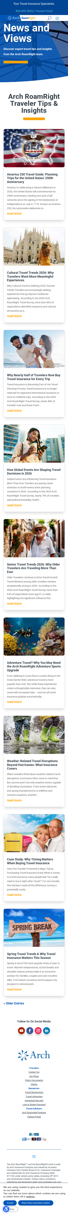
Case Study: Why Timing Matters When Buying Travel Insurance (30, 861)
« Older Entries (13, 1003)
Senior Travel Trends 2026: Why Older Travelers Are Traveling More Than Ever (33, 568)
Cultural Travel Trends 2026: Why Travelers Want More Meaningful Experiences (30, 276)
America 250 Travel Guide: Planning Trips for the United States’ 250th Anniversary (32, 178)
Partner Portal (44, 11)
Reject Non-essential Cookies (36, 1203)
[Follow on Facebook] (29, 1030)
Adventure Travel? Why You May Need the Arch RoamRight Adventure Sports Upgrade (34, 666)
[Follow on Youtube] (21, 1030)
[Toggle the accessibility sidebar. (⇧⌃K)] (6, 1209)
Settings (10, 1209)
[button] (57, 18)
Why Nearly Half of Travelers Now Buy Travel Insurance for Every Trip (33, 377)
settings (30, 1196)
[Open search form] (49, 18)
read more (14, 213)
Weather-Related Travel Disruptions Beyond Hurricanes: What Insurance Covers (32, 764)
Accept (10, 1203)
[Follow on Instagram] (38, 1030)
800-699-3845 (24, 11)
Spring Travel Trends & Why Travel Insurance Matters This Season (31, 956)
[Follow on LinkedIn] (46, 1030)
